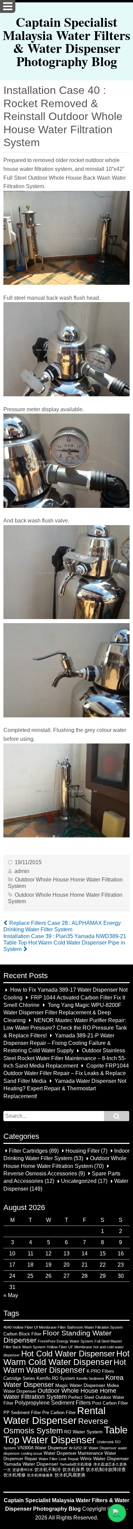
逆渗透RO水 (22, 1470)
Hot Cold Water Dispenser (68, 1353)
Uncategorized (79, 1181)
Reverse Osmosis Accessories (40, 1173)
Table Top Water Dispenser (65, 1435)
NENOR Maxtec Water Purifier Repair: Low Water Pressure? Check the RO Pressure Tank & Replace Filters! (65, 1027)
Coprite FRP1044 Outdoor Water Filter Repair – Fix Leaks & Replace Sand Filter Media (66, 1073)
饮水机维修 (14, 1474)
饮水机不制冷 (47, 1469)
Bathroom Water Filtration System (95, 1327)
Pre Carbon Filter (59, 1412)
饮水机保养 (73, 1469)
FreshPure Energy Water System (65, 1341)
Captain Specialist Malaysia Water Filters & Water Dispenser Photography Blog (66, 41)
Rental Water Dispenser (54, 1415)
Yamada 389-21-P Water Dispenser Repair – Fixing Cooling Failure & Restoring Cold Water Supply (58, 1043)
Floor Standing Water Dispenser (57, 1336)
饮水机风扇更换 (70, 1474)
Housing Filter (82, 1151)
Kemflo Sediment (90, 1378)
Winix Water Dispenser (104, 1458)
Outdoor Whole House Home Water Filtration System (59, 1393)
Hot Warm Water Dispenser (64, 1366)
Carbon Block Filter (22, 1333)
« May (10, 1295)
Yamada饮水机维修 (76, 1464)
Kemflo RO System (55, 1378)
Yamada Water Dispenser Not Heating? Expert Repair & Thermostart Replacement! (64, 1088)
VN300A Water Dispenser (42, 1447)
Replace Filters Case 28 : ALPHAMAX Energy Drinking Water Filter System (62, 926)
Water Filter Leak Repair (59, 1459)
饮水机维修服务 (40, 1475)
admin (21, 871)
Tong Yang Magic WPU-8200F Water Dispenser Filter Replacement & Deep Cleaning (62, 1012)
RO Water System (83, 1431)
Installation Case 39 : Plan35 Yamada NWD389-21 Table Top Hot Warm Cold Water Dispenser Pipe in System (64, 942)
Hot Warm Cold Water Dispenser (66, 1358)
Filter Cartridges (28, 1151)
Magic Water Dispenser (80, 1385)
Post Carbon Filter (110, 1403)
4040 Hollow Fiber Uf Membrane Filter (34, 1327)
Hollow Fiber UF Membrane (69, 1347)
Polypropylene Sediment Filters (53, 1403)
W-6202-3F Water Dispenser (93, 1448)
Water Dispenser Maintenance (73, 1453)
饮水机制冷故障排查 (106, 1469)
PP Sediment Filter (22, 1412)
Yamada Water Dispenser (30, 1464)
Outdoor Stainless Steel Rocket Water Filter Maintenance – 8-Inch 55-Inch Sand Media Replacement (64, 1058)
